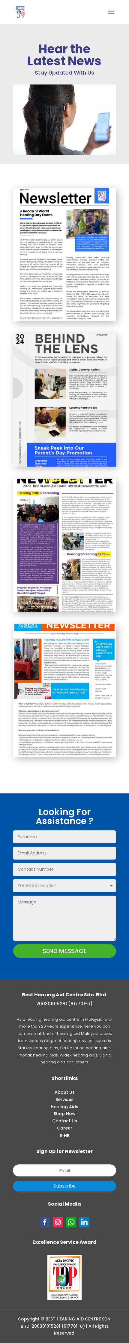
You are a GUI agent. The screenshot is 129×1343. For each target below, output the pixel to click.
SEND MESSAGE (65, 951)
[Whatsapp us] (72, 1226)
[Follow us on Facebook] (44, 1226)
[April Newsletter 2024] (64, 320)
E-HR (65, 1135)
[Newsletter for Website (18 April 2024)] (64, 465)
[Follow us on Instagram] (57, 1226)
